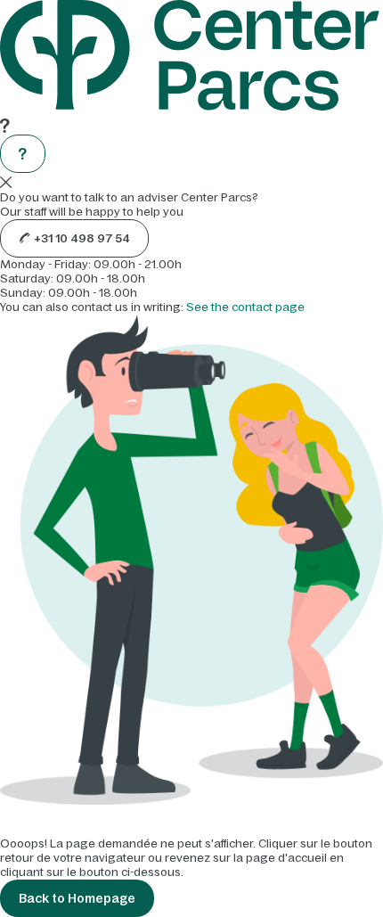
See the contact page (245, 307)
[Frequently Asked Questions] (22, 154)
